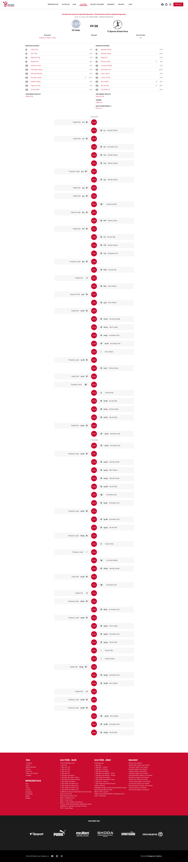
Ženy (27, 786)
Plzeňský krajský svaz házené (138, 769)
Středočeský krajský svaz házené (139, 765)
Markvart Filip (35, 57)
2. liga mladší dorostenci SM (69, 785)
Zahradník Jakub (36, 69)
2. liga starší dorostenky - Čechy (104, 773)
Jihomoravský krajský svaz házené (139, 781)
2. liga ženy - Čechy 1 (101, 767)
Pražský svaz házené (135, 763)
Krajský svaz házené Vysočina (138, 779)
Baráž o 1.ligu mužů (66, 800)
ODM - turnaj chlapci (66, 808)
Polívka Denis (105, 61)
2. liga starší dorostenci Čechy (69, 777)
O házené (29, 763)
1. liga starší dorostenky (101, 771)
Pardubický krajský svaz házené (139, 777)
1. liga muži (63, 765)
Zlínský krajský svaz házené (137, 787)
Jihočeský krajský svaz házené (138, 767)
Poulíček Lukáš (36, 77)
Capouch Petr (35, 85)
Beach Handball (31, 767)
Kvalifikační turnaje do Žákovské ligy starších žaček (110, 787)
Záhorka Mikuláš (36, 73)
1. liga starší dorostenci (67, 775)
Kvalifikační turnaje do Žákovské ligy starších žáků (75, 792)
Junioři (27, 788)
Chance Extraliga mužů (67, 763)
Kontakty (28, 775)
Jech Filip (34, 53)
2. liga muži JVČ (65, 767)
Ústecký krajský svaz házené (138, 771)
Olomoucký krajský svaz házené (139, 783)
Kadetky (28, 798)
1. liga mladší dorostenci (67, 781)
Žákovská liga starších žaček (103, 789)
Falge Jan (99, 102)
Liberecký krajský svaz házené (138, 773)
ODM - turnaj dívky (100, 796)
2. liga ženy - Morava (101, 769)
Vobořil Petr (100, 96)
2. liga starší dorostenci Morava (70, 779)
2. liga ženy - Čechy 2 (101, 781)
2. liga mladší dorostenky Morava (104, 783)
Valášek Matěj (35, 81)
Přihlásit (178, 4)
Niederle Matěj (106, 49)
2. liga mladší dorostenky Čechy (104, 779)
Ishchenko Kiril (106, 69)
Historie (28, 765)
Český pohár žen (99, 785)
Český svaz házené (32, 773)
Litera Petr (34, 49)
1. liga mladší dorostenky (102, 777)
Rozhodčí (29, 771)
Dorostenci (28, 792)
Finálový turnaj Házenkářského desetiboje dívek (109, 794)
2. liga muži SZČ (65, 769)
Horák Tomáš (105, 77)
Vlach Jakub (105, 73)
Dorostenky (29, 794)
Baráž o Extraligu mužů (67, 798)
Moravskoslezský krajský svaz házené (141, 785)
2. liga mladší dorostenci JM (69, 783)
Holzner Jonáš (36, 65)
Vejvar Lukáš (51, 38)
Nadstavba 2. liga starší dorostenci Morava (73, 806)
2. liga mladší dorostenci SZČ (69, 789)
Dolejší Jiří (42, 38)
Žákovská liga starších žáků (68, 796)
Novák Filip (105, 85)
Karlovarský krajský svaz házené (139, 789)
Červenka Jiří (105, 89)
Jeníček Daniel (106, 53)
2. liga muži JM (65, 771)
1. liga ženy (97, 765)
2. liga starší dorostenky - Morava (104, 775)
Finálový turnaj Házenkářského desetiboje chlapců (76, 804)
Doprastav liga (98, 763)
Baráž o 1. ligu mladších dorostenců (71, 802)
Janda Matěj (35, 89)
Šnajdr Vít (104, 57)
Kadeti (27, 796)
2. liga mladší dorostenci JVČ (69, 787)
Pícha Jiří (99, 108)
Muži (26, 784)
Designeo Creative (155, 856)
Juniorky (28, 790)
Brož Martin (105, 81)
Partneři (28, 769)
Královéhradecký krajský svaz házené (140, 775)
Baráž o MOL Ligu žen (101, 792)
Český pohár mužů (66, 794)
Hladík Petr (34, 61)
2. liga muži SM (65, 773)
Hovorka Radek (106, 65)
